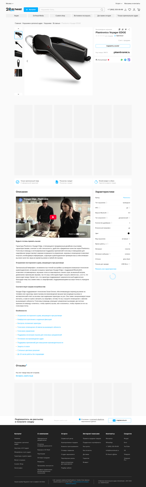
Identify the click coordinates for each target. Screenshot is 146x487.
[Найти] (101, 10)
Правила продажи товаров (92, 438)
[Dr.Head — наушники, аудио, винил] (14, 9)
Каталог (32, 10)
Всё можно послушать (82, 16)
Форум (126, 438)
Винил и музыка (19, 460)
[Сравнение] (125, 9)
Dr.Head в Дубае (111, 454)
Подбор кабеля (66, 468)
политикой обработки (97, 419)
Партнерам (41, 454)
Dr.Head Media (38, 16)
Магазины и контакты (132, 3)
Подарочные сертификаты (92, 442)
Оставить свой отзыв (24, 376)
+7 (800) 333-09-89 (115, 9)
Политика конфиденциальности (44, 445)
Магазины (109, 438)
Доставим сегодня (104, 16)
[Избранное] (129, 9)
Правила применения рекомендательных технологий (44, 471)
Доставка (86, 454)
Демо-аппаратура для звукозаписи (67, 463)
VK (125, 450)
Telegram (127, 454)
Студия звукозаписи (68, 454)
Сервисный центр (67, 438)
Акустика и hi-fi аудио (21, 448)
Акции (16, 16)
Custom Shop (18, 464)
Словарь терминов (67, 450)
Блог (125, 442)
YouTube (127, 446)
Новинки (17, 438)
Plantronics (126, 197)
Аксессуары (18, 468)
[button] (27, 61)
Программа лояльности (45, 465)
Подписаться (122, 420)
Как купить (86, 446)
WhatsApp (109, 442)
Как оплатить (87, 450)
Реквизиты (40, 461)
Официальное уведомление (42, 439)
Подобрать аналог (112, 46)
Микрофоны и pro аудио (22, 452)
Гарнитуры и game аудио (22, 456)
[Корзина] (138, 9)
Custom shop (60, 16)
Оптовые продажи (43, 457)
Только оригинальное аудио (128, 16)
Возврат (85, 462)
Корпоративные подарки (69, 442)
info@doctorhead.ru (112, 450)
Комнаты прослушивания (69, 446)
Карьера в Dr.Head (43, 450)
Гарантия (86, 458)
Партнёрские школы (68, 458)
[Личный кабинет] (134, 9)
